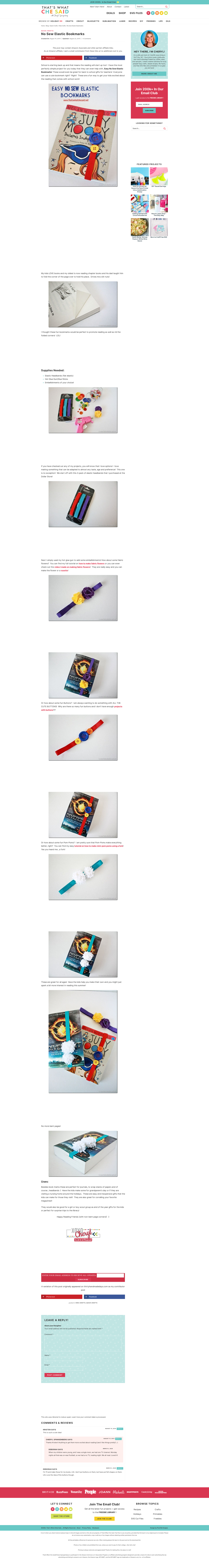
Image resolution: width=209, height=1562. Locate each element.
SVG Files (136, 13)
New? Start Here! (97, 7)
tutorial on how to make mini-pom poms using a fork (98, 846)
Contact (118, 7)
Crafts (158, 1509)
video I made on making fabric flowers (72, 567)
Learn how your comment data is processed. (89, 1417)
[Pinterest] (148, 13)
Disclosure (95, 1528)
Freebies (158, 1518)
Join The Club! (104, 1519)
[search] (166, 6)
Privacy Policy (86, 1528)
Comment (49, 1334)
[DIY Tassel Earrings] (159, 184)
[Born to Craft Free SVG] (159, 235)
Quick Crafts (54, 26)
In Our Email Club (103, 2)
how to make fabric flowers (91, 563)
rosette (64, 570)
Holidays (137, 1514)
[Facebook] (153, 13)
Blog (47, 26)
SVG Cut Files (137, 1518)
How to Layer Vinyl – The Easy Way (158, 214)
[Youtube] (166, 13)
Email (47, 1365)
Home (43, 26)
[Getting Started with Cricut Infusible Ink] (140, 211)
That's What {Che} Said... (55, 11)
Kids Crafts (62, 26)
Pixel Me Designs (162, 1528)
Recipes (137, 1509)
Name (47, 1355)
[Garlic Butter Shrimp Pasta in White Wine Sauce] (140, 235)
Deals (111, 13)
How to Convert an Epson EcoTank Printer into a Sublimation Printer (139, 189)
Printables (157, 1514)
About (109, 7)
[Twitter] (161, 13)
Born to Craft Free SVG (159, 237)
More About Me (149, 74)
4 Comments (87, 38)
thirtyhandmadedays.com (96, 1286)
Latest (126, 7)
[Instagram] (157, 13)
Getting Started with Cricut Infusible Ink (139, 214)
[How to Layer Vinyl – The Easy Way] (159, 211)
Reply (120, 1428)
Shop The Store (62, 1516)
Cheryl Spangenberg (56, 1440)
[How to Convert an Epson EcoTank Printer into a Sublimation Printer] (140, 184)
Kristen (47, 1430)
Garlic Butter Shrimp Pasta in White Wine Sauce (139, 239)
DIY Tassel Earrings (159, 186)
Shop (122, 13)
